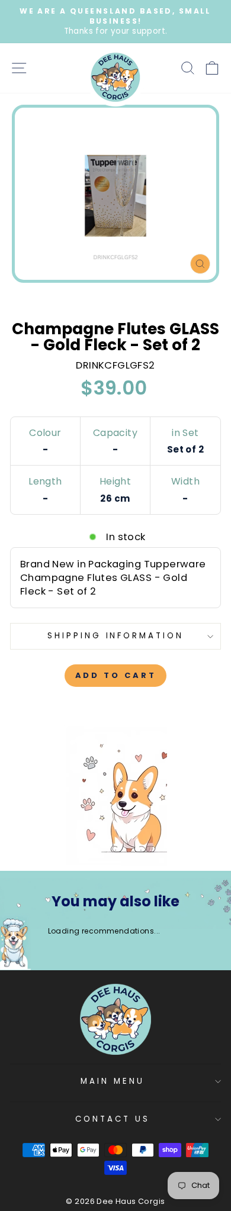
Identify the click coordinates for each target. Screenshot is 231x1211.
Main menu (113, 1081)
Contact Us (112, 1119)
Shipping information (115, 635)
